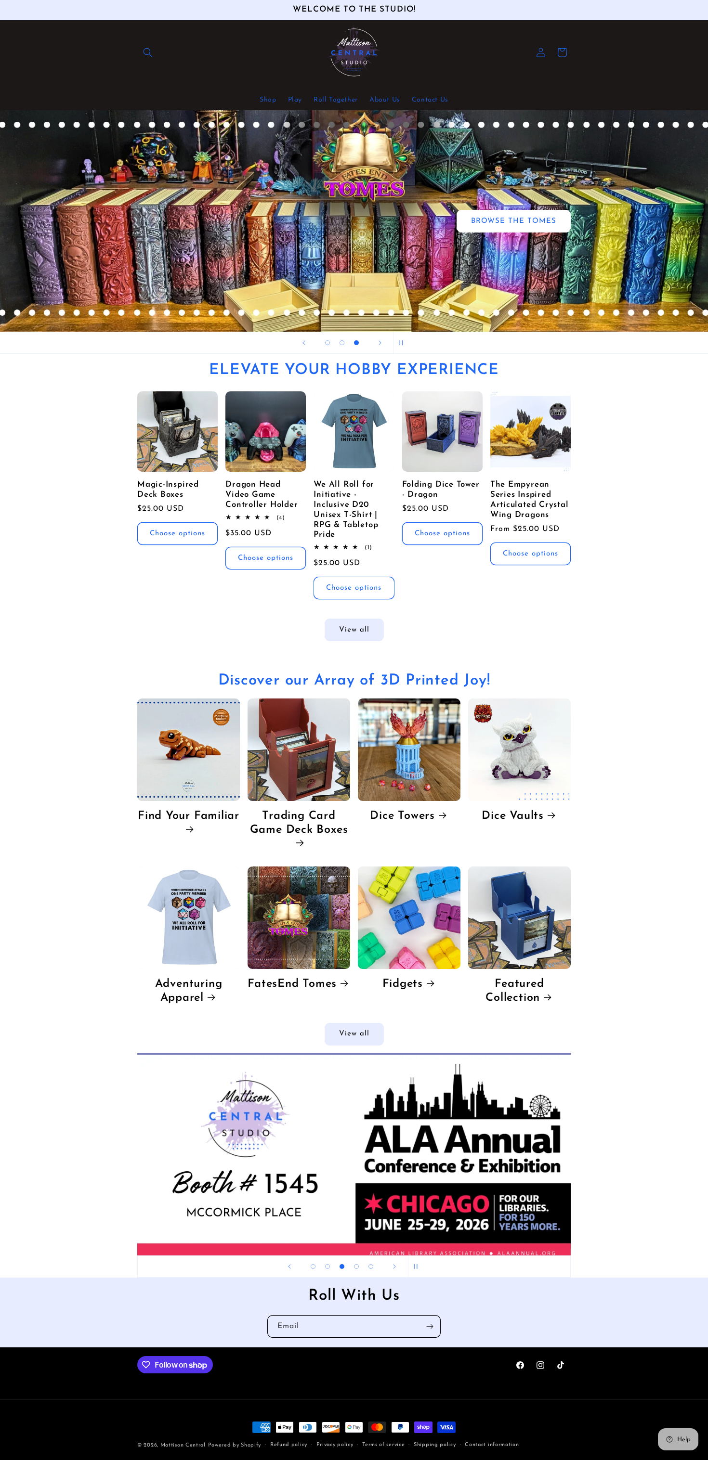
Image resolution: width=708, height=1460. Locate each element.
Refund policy (288, 1444)
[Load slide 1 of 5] (313, 1266)
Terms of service (383, 1444)
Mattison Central (183, 1445)
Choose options (177, 533)
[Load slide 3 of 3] (356, 343)
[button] (147, 52)
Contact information (492, 1444)
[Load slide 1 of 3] (327, 343)
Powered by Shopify (235, 1445)
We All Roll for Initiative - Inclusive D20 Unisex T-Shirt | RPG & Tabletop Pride (346, 509)
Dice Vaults (513, 816)
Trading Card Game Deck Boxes (299, 823)
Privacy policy (335, 1444)
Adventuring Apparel (189, 991)
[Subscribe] (429, 1326)
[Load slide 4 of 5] (356, 1266)
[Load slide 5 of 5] (371, 1266)
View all (354, 629)
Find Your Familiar (188, 816)
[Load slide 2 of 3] (342, 343)
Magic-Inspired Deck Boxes (168, 489)
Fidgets (402, 984)
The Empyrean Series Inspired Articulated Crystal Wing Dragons (529, 499)
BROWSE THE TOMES (513, 220)
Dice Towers (402, 816)
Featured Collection (514, 991)
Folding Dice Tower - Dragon (441, 489)
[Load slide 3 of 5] (342, 1266)
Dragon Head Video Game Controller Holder (261, 494)
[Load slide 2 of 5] (327, 1266)
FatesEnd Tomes (292, 984)
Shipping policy (435, 1444)
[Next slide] (380, 342)
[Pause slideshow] (404, 342)
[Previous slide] (304, 342)
